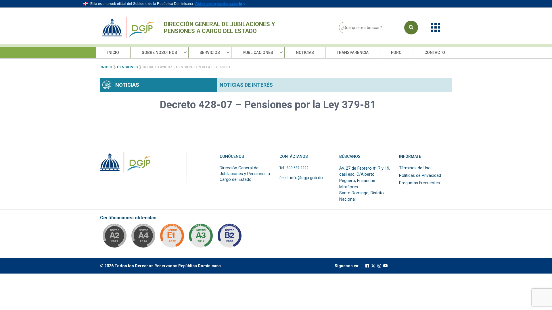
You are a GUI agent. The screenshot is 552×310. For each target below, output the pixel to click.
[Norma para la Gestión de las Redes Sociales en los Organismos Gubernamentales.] (172, 237)
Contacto (434, 52)
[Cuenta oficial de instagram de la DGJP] (379, 266)
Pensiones (127, 67)
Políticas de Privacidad (420, 175)
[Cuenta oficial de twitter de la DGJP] (373, 266)
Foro (396, 52)
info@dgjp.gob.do (306, 177)
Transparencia (353, 52)
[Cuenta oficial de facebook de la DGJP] (367, 266)
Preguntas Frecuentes (419, 183)
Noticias (305, 52)
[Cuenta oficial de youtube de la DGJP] (385, 266)
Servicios (210, 52)
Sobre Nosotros (159, 52)
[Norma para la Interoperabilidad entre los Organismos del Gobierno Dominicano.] (143, 237)
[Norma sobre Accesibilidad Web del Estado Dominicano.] (229, 237)
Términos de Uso (415, 168)
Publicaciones (258, 52)
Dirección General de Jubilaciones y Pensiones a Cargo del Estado (219, 27)
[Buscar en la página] (411, 27)
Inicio (113, 52)
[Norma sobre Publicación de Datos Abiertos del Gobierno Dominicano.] (200, 237)
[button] (435, 27)
